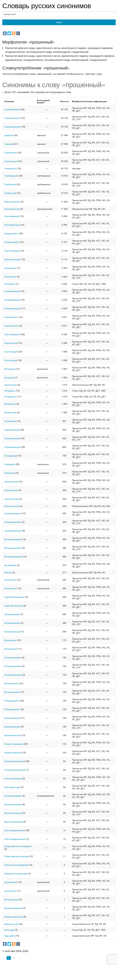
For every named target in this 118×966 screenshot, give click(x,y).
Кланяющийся (11, 325)
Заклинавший (11, 481)
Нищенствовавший (13, 743)
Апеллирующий (12, 787)
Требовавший (11, 175)
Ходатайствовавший (14, 596)
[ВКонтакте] (5, 33)
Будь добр (9, 935)
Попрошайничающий (15, 769)
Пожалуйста (10, 168)
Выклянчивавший (13, 804)
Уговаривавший (12, 291)
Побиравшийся (12, 700)
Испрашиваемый (12, 666)
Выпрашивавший (12, 539)
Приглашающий (12, 259)
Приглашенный (12, 208)
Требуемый (10, 184)
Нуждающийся (11, 242)
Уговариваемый (12, 299)
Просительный (11, 506)
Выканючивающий (13, 916)
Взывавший (10, 403)
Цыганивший (10, 882)
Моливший (9, 368)
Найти (59, 22)
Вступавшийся (11, 683)
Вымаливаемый (12, 726)
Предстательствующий (15, 873)
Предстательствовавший (16, 864)
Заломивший (10, 421)
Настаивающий (12, 224)
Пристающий (11, 342)
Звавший (8, 135)
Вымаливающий (12, 735)
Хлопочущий (10, 360)
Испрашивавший (12, 657)
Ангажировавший (13, 795)
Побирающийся (12, 709)
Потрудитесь (10, 396)
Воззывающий (11, 899)
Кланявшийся (11, 317)
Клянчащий (10, 579)
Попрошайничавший (14, 761)
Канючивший (10, 648)
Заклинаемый (11, 490)
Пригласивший (11, 201)
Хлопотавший (11, 351)
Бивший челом (11, 923)
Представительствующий (17, 856)
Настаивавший (11, 216)
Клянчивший (10, 588)
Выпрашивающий (13, 556)
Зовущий (8, 143)
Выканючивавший (13, 908)
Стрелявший (10, 152)
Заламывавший (12, 614)
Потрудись (9, 390)
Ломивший (9, 464)
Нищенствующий (13, 752)
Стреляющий (11, 161)
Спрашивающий (12, 126)
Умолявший (10, 267)
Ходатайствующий (13, 605)
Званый (8, 572)
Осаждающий (11, 455)
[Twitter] (9, 33)
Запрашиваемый (12, 521)
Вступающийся (12, 691)
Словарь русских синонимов (46, 5)
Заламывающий (12, 631)
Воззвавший (10, 565)
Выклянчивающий (13, 821)
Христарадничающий (15, 838)
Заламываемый (12, 622)
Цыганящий (10, 890)
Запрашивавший (12, 513)
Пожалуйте (9, 283)
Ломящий (9, 472)
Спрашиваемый (12, 117)
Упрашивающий (12, 446)
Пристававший (11, 334)
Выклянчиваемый (13, 812)
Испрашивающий (13, 674)
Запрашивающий (13, 530)
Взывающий (10, 412)
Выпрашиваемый (13, 547)
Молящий (9, 377)
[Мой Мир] (18, 33)
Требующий (10, 192)
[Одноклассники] (14, 33)
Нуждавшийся (11, 233)
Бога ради (9, 929)
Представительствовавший (17, 846)
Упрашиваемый (12, 438)
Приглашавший (12, 250)
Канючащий (10, 640)
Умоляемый (10, 276)
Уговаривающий (12, 308)
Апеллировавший (13, 778)
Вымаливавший (12, 717)
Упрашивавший (12, 429)
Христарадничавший (14, 830)
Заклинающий (11, 498)
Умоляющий (10, 384)
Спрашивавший (12, 109)
